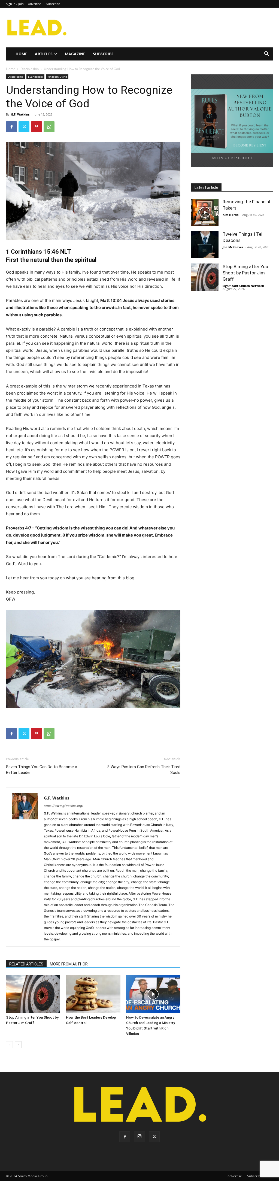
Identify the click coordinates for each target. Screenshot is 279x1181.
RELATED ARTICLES (26, 964)
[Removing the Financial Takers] (205, 212)
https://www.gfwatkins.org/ (63, 806)
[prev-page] (9, 1044)
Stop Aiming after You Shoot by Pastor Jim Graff (245, 273)
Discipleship (29, 68)
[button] (266, 54)
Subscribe (53, 4)
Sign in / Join (15, 4)
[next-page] (18, 1044)
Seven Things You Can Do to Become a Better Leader (41, 769)
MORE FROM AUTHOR (69, 964)
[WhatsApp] (49, 126)
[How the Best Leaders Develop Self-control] (93, 994)
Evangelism (35, 76)
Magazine (75, 53)
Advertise (34, 4)
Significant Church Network (243, 286)
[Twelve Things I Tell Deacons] (205, 244)
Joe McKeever (233, 247)
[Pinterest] (36, 126)
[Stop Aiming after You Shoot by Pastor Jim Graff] (33, 994)
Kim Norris (230, 215)
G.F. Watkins (20, 114)
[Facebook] (11, 126)
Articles (44, 53)
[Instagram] (139, 1136)
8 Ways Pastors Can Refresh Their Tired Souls (143, 769)
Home (21, 53)
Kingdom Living (57, 76)
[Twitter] (24, 126)
